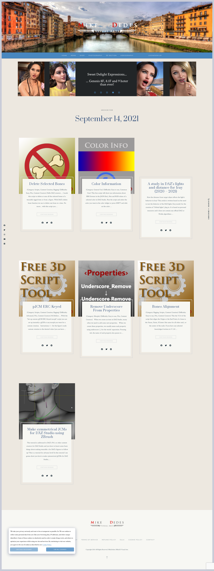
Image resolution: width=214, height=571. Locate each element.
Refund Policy (109, 540)
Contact (150, 540)
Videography (126, 55)
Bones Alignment (165, 307)
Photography (95, 55)
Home (64, 55)
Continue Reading (47, 214)
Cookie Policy (135, 540)
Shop (82, 55)
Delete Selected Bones (47, 184)
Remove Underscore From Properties (106, 309)
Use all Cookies (60, 549)
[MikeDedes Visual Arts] (107, 27)
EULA (122, 540)
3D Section (111, 55)
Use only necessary (24, 549)
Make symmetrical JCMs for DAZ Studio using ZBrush (47, 433)
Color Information (106, 184)
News (73, 55)
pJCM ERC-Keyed (47, 307)
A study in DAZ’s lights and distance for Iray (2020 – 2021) (166, 188)
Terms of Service (89, 540)
